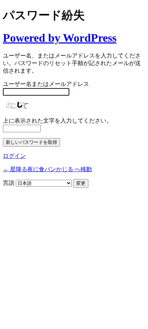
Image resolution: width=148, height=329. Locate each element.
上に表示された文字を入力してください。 (57, 121)
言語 (8, 183)
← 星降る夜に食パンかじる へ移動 (47, 169)
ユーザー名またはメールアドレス (46, 84)
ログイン (14, 156)
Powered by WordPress (59, 37)
